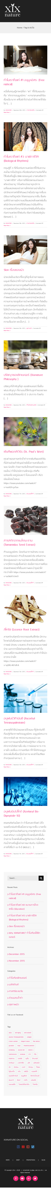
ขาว (30, 1054)
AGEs (10, 1033)
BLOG (43, 1160)
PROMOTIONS (30, 1160)
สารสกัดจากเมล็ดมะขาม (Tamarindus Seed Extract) (19, 542)
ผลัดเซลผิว (36, 1063)
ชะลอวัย (20, 1058)
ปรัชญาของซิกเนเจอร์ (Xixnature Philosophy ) (23, 377)
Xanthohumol (13, 1054)
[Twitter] (32, 1146)
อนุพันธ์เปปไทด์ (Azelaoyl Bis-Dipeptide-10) (21, 813)
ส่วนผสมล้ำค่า (30, 494)
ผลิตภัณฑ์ (14, 985)
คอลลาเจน (11, 1058)
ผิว (9, 1067)
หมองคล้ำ (34, 1071)
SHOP (18, 1160)
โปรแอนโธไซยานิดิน (24, 1084)
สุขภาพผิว (29, 328)
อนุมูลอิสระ (24, 1076)
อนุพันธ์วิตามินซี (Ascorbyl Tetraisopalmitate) (19, 720)
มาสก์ (23, 1067)
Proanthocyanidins (29, 1045)
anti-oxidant (27, 1033)
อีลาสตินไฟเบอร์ (35, 1076)
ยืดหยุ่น (31, 1067)
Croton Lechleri (13, 1041)
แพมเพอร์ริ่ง (12, 1084)
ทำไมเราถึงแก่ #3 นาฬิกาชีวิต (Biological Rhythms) (21, 158)
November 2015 (17, 961)
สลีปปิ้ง (26, 1071)
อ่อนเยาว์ (11, 1080)
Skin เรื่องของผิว (14, 270)
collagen (29, 1037)
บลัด (28, 1063)
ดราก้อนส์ (11, 1063)
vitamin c (30, 1050)
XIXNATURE (8, 110)
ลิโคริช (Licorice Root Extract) (21, 629)
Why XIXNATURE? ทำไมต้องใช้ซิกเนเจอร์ (24, 935)
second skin (21, 1050)
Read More (6, 112)
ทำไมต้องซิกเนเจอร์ (31, 405)
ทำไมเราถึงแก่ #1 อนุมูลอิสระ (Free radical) (24, 82)
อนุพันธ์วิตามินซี (13, 1076)
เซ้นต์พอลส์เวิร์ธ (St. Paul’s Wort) (24, 451)
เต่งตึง (25, 1080)
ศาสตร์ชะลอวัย (30, 110)
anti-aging (18, 1033)
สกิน (19, 1071)
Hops (18, 1045)
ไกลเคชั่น (35, 1084)
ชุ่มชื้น (27, 1058)
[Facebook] (18, 1146)
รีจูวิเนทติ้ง (11, 1071)
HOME (8, 1160)
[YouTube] (23, 1146)
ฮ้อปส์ (18, 1080)
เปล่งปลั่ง (33, 1080)
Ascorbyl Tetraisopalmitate (16, 1037)
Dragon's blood (25, 1041)
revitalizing (12, 1050)
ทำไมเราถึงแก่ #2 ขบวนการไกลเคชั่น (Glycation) (23, 907)
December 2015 (17, 954)
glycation (11, 1045)
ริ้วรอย (38, 1067)
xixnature (22, 1054)
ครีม (35, 1054)
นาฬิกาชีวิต (21, 1063)
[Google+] (28, 1146)
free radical (36, 1041)
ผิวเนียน (16, 1067)
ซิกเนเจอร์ (35, 1058)
